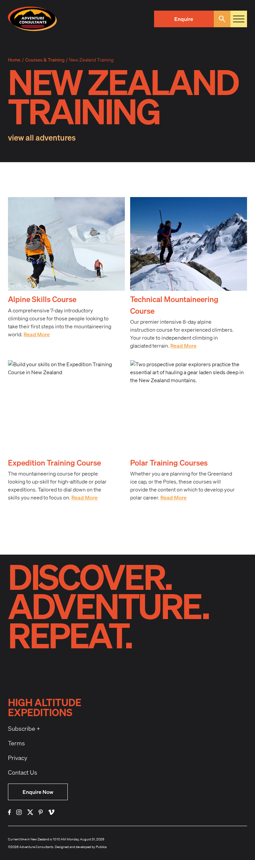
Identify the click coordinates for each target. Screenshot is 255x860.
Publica (101, 847)
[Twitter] (30, 812)
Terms (16, 743)
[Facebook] (9, 812)
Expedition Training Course (54, 462)
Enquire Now (38, 792)
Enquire (183, 19)
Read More (37, 334)
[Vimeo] (51, 812)
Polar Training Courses (169, 462)
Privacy (17, 757)
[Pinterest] (41, 812)
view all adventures (42, 137)
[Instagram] (19, 812)
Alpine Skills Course (42, 299)
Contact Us (22, 772)
